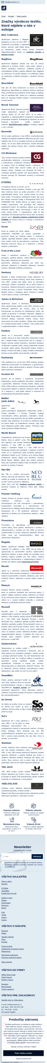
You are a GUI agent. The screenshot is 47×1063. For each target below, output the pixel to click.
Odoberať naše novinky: (22, 850)
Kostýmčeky (6, 903)
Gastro (4, 920)
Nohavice (5, 905)
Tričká (3, 915)
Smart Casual (6, 977)
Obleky (4, 900)
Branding (4, 984)
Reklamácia (5, 951)
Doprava (4, 931)
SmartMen (5, 891)
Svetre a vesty (6, 898)
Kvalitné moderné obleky (31, 484)
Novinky (4, 884)
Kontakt (4, 942)
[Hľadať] (30, 8)
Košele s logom (7, 980)
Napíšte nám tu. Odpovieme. (12, 1000)
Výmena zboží (6, 946)
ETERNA (4, 888)
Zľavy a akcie (6, 881)
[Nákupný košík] (36, 8)
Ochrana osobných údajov (11, 957)
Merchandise (6, 987)
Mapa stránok (6, 962)
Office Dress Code (8, 975)
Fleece (4, 917)
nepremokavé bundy (30, 562)
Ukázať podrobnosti (23, 1059)
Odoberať (37, 856)
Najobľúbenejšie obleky (19, 124)
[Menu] (42, 8)
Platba (3, 933)
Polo (3, 912)
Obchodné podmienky (9, 955)
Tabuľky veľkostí (7, 937)
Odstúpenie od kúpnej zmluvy (12, 949)
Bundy (3, 908)
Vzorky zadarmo (7, 989)
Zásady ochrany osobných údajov (23, 1047)
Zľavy (3, 939)
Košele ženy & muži (8, 893)
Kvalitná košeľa (20, 687)
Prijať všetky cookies (23, 1053)
